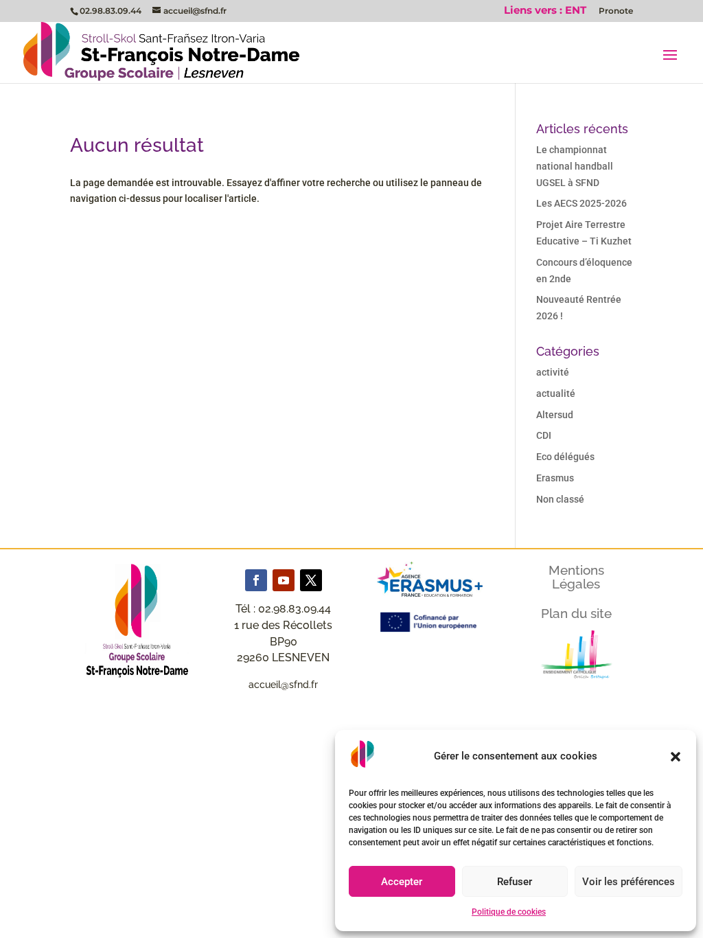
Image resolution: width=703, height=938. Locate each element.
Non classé (560, 499)
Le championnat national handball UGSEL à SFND (574, 166)
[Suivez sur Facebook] (256, 580)
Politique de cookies (509, 912)
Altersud (554, 414)
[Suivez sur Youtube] (284, 580)
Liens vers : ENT (545, 11)
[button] (675, 757)
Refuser (514, 882)
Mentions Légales (576, 576)
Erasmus (555, 477)
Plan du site (576, 613)
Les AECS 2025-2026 (581, 203)
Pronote (616, 11)
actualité (555, 393)
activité (552, 372)
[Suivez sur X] (311, 580)
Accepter (401, 882)
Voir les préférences (628, 882)
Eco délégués (565, 456)
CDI (543, 435)
